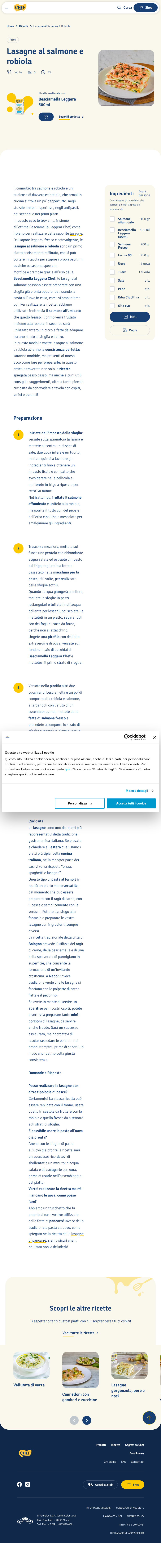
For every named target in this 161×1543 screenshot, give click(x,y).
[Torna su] (149, 1418)
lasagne (76, 233)
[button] (124, 7)
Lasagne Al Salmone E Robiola (51, 26)
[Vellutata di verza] (31, 1365)
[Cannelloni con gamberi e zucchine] (80, 1370)
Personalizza (77, 803)
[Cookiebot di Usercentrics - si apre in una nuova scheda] (127, 737)
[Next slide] (86, 1420)
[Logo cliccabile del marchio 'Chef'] (20, 7)
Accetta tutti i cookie (131, 803)
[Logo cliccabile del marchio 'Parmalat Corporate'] (25, 1520)
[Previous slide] (74, 1420)
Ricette (23, 26)
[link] (19, 1484)
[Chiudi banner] (154, 737)
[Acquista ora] (46, 117)
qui (67, 769)
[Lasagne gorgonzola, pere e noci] (129, 1365)
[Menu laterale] (6, 7)
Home (10, 26)
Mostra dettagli (137, 790)
